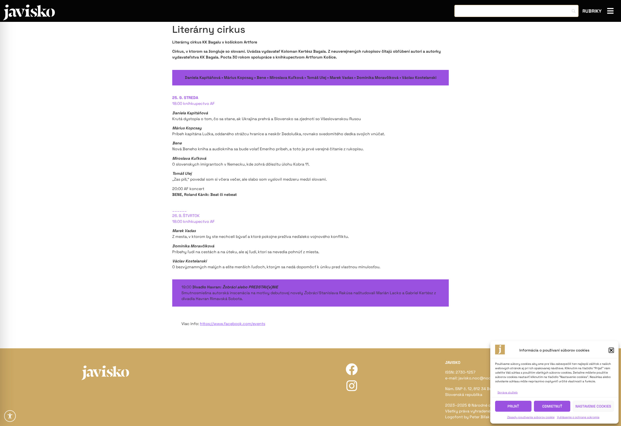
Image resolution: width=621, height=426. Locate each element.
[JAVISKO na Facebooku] (352, 369)
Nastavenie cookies (593, 406)
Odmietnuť (552, 406)
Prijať (513, 406)
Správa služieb (508, 392)
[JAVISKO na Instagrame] (352, 386)
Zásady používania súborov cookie (531, 417)
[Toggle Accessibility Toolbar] (10, 416)
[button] (611, 350)
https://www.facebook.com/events (232, 323)
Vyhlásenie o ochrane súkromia (578, 417)
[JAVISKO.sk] (29, 12)
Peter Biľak (480, 416)
